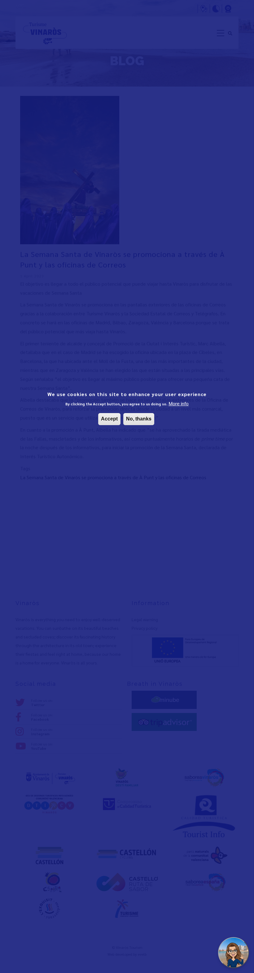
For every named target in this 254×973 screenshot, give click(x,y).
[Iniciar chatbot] (233, 952)
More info (179, 403)
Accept (109, 418)
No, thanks (138, 418)
